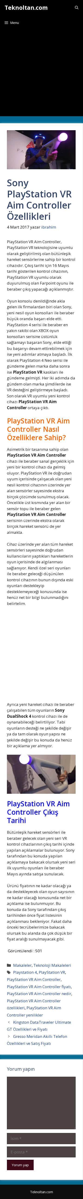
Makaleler (22, 965)
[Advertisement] (41, 74)
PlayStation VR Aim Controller (34, 979)
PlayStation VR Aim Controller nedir (39, 993)
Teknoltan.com (26, 7)
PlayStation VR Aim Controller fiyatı (39, 986)
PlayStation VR (52, 972)
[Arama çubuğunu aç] (76, 7)
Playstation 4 (25, 972)
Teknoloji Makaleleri (52, 965)
